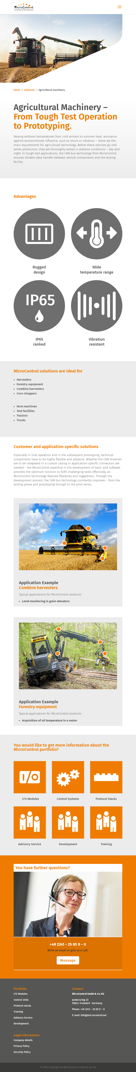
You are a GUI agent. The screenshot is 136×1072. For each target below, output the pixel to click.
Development (21, 1023)
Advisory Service (23, 1017)
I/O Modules (21, 993)
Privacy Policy (21, 1046)
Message (68, 960)
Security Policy (22, 1052)
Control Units (21, 999)
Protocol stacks (22, 1005)
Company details (23, 1040)
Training (18, 1011)
